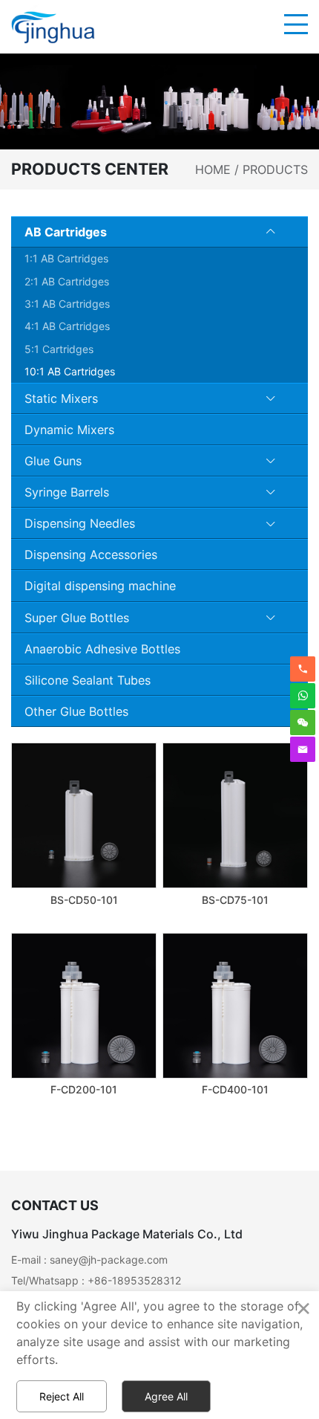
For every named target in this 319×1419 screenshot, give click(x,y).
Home (213, 169)
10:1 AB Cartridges (69, 371)
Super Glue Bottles (76, 617)
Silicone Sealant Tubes (87, 680)
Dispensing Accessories (90, 554)
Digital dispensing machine (100, 585)
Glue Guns (53, 460)
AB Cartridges (65, 231)
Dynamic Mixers (69, 429)
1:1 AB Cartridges (66, 258)
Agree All (166, 1396)
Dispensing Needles (79, 523)
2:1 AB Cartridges (66, 281)
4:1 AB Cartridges (67, 326)
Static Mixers (61, 398)
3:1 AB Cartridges (67, 303)
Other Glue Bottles (76, 711)
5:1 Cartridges (58, 349)
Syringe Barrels (66, 492)
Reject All (61, 1396)
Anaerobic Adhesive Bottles (102, 648)
